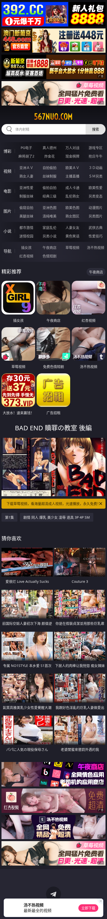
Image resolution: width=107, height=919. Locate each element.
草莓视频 (72, 247)
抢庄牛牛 (96, 156)
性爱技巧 (96, 236)
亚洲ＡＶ (26, 167)
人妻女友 (72, 227)
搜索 (95, 129)
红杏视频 (26, 256)
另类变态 (96, 196)
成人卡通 (72, 187)
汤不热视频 (95, 247)
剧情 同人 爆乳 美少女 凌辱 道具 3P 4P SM (56, 517)
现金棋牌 (72, 156)
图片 (7, 211)
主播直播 (72, 176)
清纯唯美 (49, 216)
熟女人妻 (26, 176)
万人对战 (72, 147)
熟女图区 (72, 216)
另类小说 (49, 236)
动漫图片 (96, 207)
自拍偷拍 (49, 167)
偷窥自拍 (26, 207)
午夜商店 (49, 247)
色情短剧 (49, 256)
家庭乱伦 (49, 227)
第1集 (9, 517)
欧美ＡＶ (72, 167)
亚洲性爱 (26, 187)
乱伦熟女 (72, 196)
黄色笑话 (72, 236)
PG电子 (26, 147)
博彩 (7, 151)
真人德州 (49, 147)
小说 (7, 231)
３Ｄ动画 (96, 167)
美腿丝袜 (26, 216)
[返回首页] (101, 909)
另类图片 (96, 216)
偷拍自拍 (49, 187)
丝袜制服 (49, 176)
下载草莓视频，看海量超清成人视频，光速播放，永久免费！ (53, 503)
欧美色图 (72, 207)
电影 (7, 191)
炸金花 (49, 156)
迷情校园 (26, 236)
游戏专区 (96, 147)
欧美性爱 (96, 187)
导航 (7, 251)
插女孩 (26, 247)
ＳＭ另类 (96, 176)
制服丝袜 (26, 196)
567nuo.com (53, 117)
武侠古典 (96, 227)
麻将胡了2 (26, 156)
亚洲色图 (49, 207)
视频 (7, 171)
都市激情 (26, 227)
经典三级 (49, 196)
